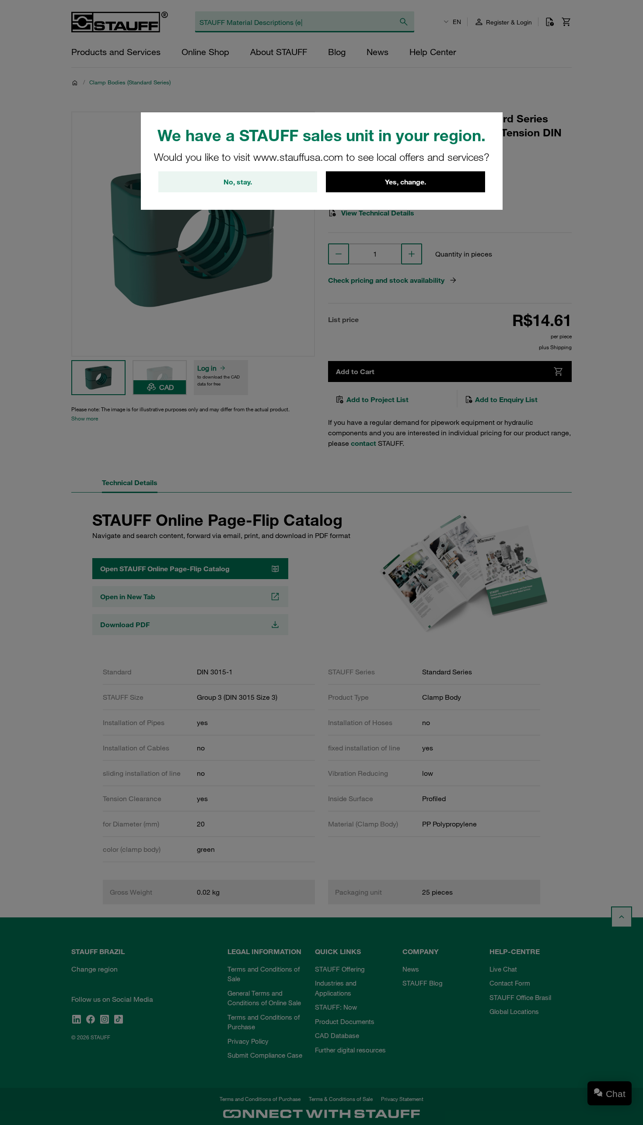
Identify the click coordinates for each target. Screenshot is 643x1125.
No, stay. (238, 181)
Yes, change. (405, 181)
